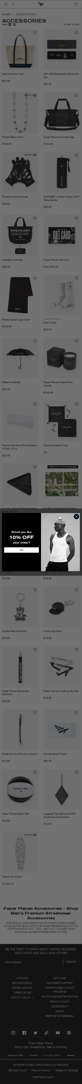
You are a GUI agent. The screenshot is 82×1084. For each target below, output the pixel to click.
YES (22, 550)
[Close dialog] (76, 516)
